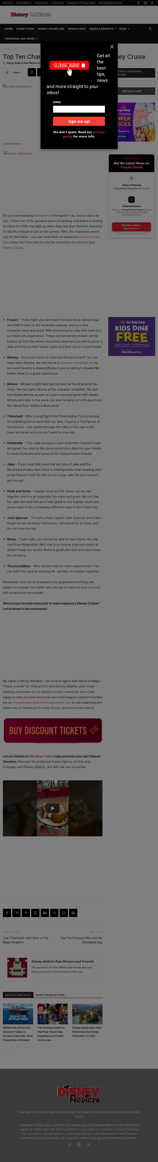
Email (57, 102)
